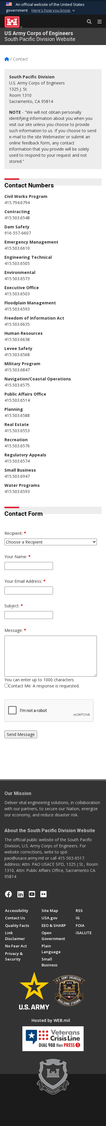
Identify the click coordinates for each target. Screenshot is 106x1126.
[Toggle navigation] (97, 22)
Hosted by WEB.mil (51, 1020)
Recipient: (15, 533)
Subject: (13, 605)
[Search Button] (87, 22)
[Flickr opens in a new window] (43, 894)
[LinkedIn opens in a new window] (20, 894)
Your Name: (17, 556)
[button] (54, 10)
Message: (15, 630)
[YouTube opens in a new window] (32, 894)
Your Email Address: (25, 581)
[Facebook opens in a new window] (8, 894)
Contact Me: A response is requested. (44, 686)
